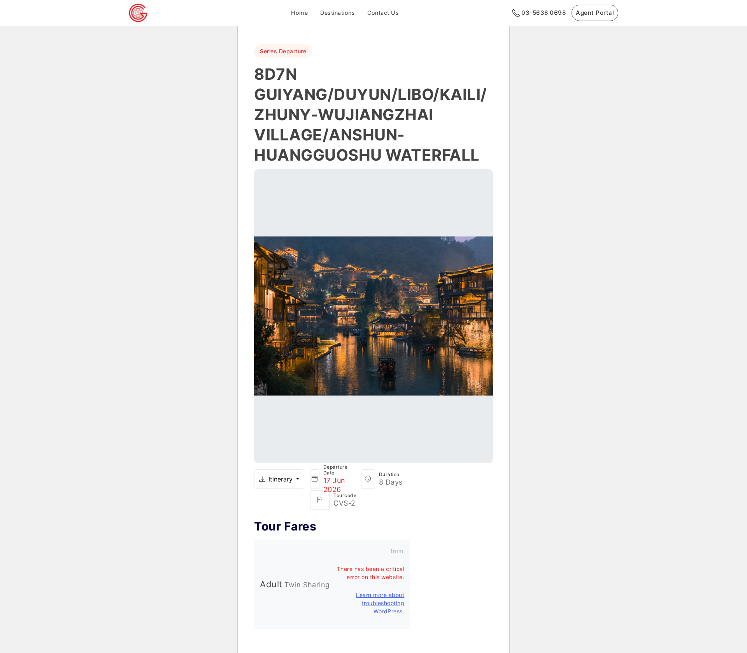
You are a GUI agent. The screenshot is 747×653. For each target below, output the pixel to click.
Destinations (337, 12)
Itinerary (281, 479)
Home (299, 12)
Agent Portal (595, 12)
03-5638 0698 (543, 12)
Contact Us (383, 12)
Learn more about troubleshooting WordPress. (380, 603)
